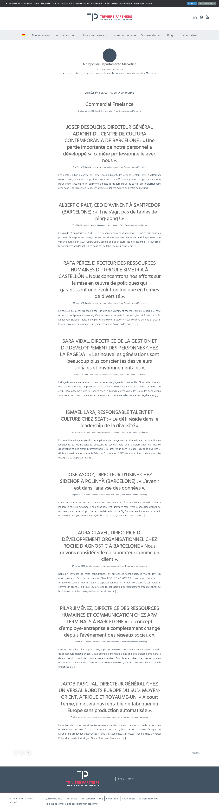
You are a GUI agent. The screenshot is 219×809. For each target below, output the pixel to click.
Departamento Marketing (130, 111)
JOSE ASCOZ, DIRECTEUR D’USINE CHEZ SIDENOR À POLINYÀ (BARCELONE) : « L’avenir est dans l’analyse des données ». (109, 481)
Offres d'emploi (106, 111)
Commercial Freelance (109, 104)
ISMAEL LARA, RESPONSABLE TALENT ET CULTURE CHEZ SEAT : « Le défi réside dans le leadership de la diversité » (109, 419)
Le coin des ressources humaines (103, 167)
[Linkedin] (195, 17)
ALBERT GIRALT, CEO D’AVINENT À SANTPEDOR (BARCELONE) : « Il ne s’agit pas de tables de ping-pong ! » (109, 212)
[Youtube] (207, 17)
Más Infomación (207, 3)
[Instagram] (201, 17)
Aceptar (191, 3)
